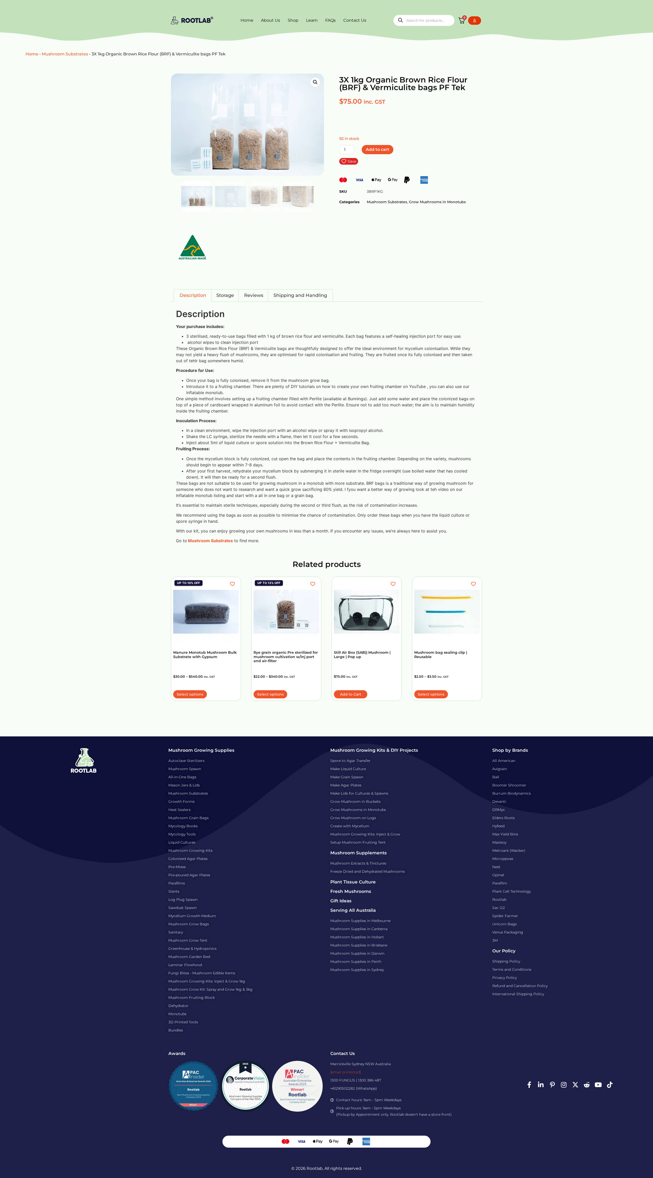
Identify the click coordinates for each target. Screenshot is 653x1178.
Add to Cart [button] (350, 694)
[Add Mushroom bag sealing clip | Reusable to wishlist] (474, 584)
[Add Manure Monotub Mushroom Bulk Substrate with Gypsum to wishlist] (233, 584)
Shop (293, 20)
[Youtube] (598, 1084)
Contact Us (354, 20)
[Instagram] (564, 1084)
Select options (190, 694)
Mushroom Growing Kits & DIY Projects (374, 750)
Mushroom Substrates (65, 54)
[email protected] (345, 1072)
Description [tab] (193, 295)
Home (247, 20)
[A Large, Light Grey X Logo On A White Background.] (575, 1084)
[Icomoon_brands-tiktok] (610, 1084)
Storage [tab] (225, 295)
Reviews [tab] (253, 295)
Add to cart (377, 149)
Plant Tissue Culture (353, 881)
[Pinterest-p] (552, 1084)
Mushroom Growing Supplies (201, 750)
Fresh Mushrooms (350, 891)
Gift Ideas (340, 900)
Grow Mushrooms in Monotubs (437, 202)
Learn (312, 20)
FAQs (330, 20)
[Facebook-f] (529, 1084)
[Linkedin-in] (541, 1084)
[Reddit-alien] (587, 1084)
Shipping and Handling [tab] (300, 295)
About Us (270, 20)
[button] (315, 82)
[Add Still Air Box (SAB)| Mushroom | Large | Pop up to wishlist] (394, 584)
